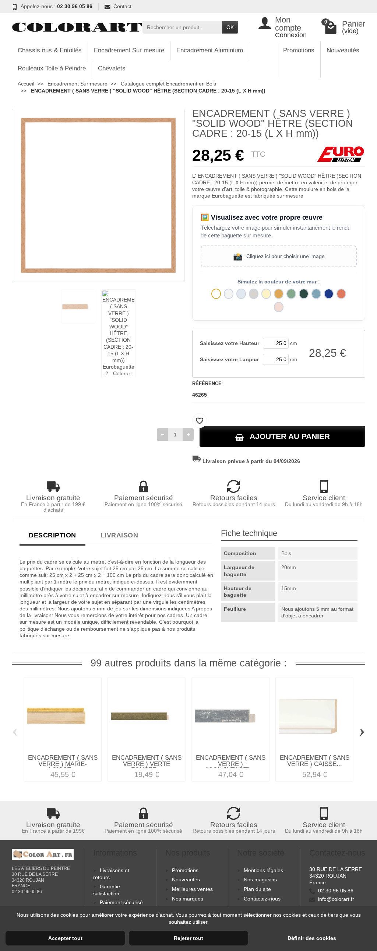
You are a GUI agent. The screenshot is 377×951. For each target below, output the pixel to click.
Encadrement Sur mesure (129, 50)
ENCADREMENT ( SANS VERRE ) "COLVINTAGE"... (230, 763)
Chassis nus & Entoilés (50, 50)
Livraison (119, 535)
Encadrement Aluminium (209, 50)
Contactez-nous (262, 899)
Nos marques (187, 899)
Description (52, 535)
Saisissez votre (229, 343)
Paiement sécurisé (121, 902)
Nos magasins (260, 879)
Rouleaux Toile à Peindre (52, 68)
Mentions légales (263, 870)
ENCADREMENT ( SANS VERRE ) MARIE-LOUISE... (63, 763)
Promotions (298, 50)
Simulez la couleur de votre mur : (278, 282)
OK (230, 27)
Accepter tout (65, 938)
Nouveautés (343, 50)
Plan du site (257, 889)
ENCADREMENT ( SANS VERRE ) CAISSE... (314, 760)
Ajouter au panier (290, 436)
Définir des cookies (312, 938)
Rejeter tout (188, 938)
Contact (122, 6)
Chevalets (112, 68)
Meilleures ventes (192, 889)
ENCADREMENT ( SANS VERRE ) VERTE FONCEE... (147, 763)
